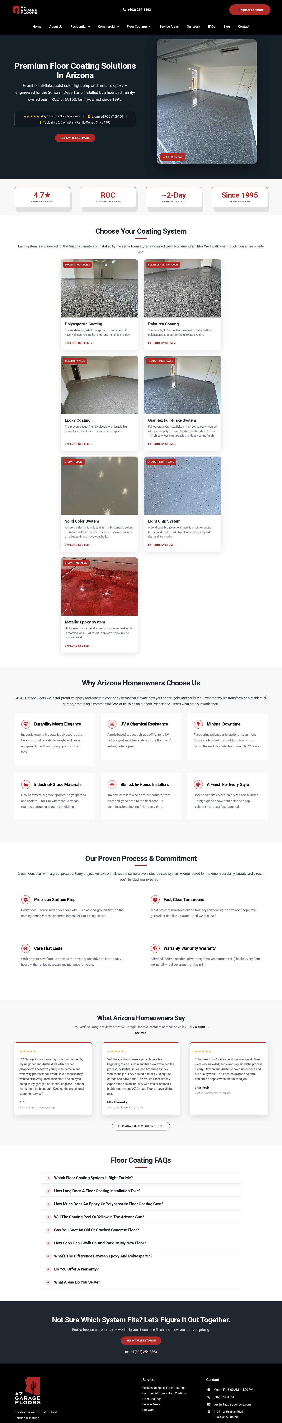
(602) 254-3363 (145, 1352)
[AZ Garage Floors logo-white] (25, 6)
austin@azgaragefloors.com (232, 1404)
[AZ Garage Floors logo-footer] (27, 1376)
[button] (141, 1178)
